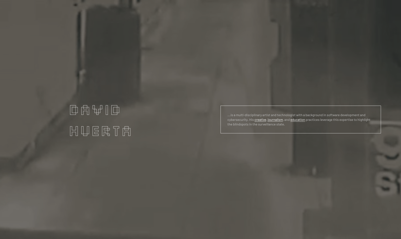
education (297, 119)
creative (260, 119)
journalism (275, 119)
